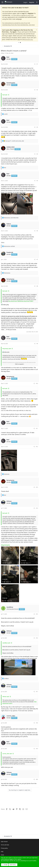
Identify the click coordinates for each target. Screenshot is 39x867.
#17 (37, 691)
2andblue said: (6, 643)
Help (2, 851)
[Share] (35, 64)
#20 (37, 779)
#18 (37, 723)
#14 (37, 508)
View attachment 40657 (27, 301)
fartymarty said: (6, 348)
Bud (3, 53)
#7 (37, 259)
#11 (37, 428)
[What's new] (37, 2)
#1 (37, 64)
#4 (37, 154)
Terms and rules (5, 845)
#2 (37, 90)
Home (2, 855)
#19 (37, 748)
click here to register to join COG (23, 15)
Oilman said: (5, 696)
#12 (37, 446)
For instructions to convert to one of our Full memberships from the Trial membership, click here (18, 24)
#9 (37, 343)
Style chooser (4, 841)
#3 (37, 127)
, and (14, 141)
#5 (37, 180)
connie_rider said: (7, 753)
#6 (37, 231)
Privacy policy (4, 848)
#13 (37, 487)
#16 (37, 638)
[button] (2, 2)
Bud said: (4, 95)
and (11, 218)
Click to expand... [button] (19, 364)
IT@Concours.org (27, 39)
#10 (37, 383)
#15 (37, 614)
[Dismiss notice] (36, 30)
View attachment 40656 (14, 301)
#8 (37, 286)
